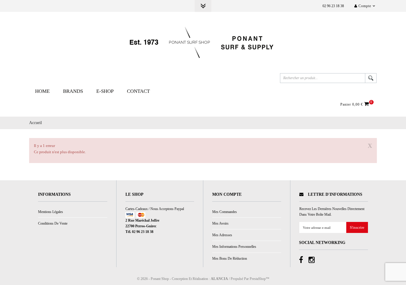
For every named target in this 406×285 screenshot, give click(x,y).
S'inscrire (357, 228)
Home (42, 91)
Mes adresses (222, 235)
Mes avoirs (220, 223)
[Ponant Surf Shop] (203, 42)
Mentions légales (50, 212)
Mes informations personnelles (234, 247)
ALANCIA (219, 279)
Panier (355, 104)
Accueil (35, 122)
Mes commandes (224, 212)
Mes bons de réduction (229, 258)
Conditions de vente (52, 223)
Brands (73, 91)
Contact (138, 91)
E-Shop (105, 91)
